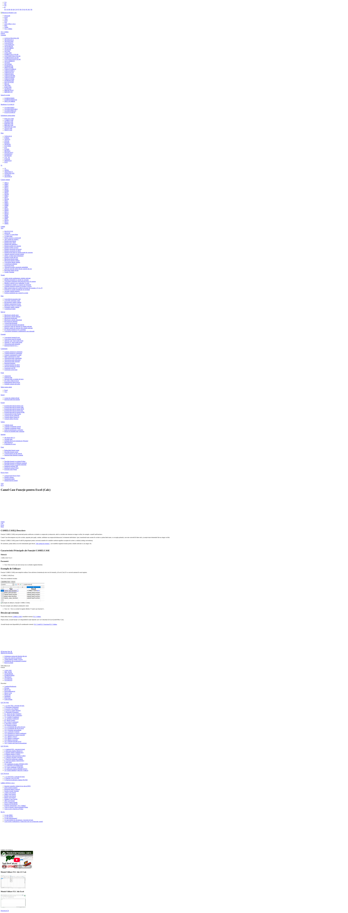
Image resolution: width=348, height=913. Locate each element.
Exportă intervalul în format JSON (14, 409)
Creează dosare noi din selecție (13, 453)
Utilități (3, 226)
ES (5, 9)
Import (3, 395)
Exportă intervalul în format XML (14, 407)
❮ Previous (4, 651)
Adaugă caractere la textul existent (14, 254)
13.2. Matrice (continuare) (11, 738)
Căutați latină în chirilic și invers (13, 659)
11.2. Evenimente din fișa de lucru (14, 728)
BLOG (3, 812)
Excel (6, 17)
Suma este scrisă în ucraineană (13, 658)
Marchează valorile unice (11, 315)
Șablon (3, 422)
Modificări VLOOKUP (7, 104)
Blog (5, 25)
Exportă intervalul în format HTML (14, 412)
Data (2, 296)
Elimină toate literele (10, 241)
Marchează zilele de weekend (12, 305)
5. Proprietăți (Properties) (11, 712)
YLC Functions (44, 624)
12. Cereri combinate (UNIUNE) (13, 767)
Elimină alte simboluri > (11, 244)
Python (3, 458)
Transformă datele (9, 479)
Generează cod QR (9, 368)
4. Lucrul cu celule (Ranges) (12, 710)
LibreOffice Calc (5, 581)
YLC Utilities (8, 29)
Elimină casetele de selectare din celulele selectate (18, 328)
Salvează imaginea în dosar (12, 366)
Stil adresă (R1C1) (9, 437)
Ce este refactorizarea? (10, 818)
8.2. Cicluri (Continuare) (11, 722)
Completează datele (9, 309)
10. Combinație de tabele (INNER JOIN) (16, 764)
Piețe (2, 133)
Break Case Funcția (10, 797)
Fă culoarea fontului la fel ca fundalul (15, 329)
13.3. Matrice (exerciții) (11, 740)
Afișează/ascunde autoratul (12, 361)
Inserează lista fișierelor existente (13, 455)
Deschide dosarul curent (11, 452)
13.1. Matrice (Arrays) (10, 736)
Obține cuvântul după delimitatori (13, 256)
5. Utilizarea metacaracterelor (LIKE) (15, 756)
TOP (2, 483)
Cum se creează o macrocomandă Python (16, 807)
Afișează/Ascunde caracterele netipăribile (16, 267)
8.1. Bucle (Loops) (9, 720)
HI (11, 9)
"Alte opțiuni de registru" (42, 543)
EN (5, 5)
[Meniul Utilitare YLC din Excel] (13, 907)
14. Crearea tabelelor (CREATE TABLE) (16, 770)
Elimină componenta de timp (12, 304)
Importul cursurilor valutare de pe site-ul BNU (17, 786)
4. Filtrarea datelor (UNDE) (12, 754)
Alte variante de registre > (11, 239)
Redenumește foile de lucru (12, 382)
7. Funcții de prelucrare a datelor (13, 759)
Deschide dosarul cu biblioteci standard (15, 463)
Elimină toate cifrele (10, 242)
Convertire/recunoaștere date (12, 299)
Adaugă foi (7, 376)
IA (1, 165)
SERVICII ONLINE (7, 653)
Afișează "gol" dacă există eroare (13, 340)
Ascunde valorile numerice (12, 291)
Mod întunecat (8, 442)
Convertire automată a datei (12, 300)
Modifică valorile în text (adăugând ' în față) (16, 283)
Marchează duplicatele (10, 318)
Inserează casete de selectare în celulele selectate (18, 326)
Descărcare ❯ (5, 910)
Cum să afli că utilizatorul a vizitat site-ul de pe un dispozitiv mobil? (23, 821)
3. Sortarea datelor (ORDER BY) (14, 752)
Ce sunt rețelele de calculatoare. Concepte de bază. (18, 820)
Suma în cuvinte (5, 95)
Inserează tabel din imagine (12, 399)
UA (5, 2)
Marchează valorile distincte (12, 316)
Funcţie (11, 791)
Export (3, 402)
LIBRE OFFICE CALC (8, 783)
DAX (6, 20)
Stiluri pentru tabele (6, 387)
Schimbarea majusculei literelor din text (15, 656)
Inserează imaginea (9, 363)
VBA (6, 19)
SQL (5, 22)
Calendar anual (8, 425)
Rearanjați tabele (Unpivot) (12, 789)
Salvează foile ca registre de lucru (13, 379)
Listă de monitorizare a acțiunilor (13, 430)
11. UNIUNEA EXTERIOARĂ (13, 765)
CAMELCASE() (17, 616)
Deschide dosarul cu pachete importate (15, 464)
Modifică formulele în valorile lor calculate (16, 280)
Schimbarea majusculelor (8, 115)
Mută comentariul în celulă (12, 356)
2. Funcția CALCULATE (11, 778)
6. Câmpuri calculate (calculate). (13, 757)
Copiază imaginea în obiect (12, 365)
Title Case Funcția (9, 801)
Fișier (2, 447)
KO (24, 9)
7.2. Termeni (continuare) (11, 718)
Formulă (3, 334)
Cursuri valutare (5, 179)
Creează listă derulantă (10, 323)
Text (2, 228)
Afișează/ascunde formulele (12, 344)
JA (7, 9)
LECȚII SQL (5, 746)
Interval (3, 312)
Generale (3, 35)
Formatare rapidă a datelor (11, 307)
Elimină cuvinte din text (11, 257)
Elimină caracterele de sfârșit (12, 251)
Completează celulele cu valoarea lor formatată (17, 284)
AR (14, 9)
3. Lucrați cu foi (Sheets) (11, 709)
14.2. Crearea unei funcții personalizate (15, 743)
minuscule (7, 233)
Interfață (3, 434)
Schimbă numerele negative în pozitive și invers (18, 286)
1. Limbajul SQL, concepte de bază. (14, 749)
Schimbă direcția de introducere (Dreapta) (16, 441)
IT (22, 9)
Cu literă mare (8, 236)
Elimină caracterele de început (12, 249)
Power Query (4, 472)
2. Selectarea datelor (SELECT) (13, 751)
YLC (5, 392)
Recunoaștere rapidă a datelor (12, 302)
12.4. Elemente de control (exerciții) (14, 735)
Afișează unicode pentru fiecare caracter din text (18, 269)
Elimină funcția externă (11, 480)
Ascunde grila (8, 439)
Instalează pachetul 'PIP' (11, 466)
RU (5, 4)
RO (29, 9)
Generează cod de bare (10, 369)
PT (18, 9)
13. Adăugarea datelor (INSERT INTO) (15, 769)
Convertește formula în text (12, 337)
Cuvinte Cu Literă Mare (11, 234)
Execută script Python (10, 469)
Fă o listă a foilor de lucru (11, 381)
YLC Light (37, 624)
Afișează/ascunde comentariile (13, 358)
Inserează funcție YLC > (11, 345)
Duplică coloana (9, 477)
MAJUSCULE (8, 231)
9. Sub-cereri (8, 762)
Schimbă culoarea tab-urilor (12, 384)
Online (6, 27)
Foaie (2, 373)
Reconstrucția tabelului (10, 321)
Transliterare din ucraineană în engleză (15, 661)
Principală (7, 15)
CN (16, 9)
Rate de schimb (8, 662)
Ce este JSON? (8, 816)
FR (20, 9)
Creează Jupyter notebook (11, 415)
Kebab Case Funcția (10, 796)
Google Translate (9, 272)
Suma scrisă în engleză (10, 787)
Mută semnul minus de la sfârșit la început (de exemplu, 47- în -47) (23, 288)
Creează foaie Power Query (12, 475)
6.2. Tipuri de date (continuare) (13, 715)
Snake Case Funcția (10, 794)
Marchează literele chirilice (12, 260)
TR (31, 9)
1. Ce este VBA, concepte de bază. (14, 705)
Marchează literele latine (11, 259)
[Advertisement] (14, 507)
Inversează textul (9, 265)
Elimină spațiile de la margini (12, 246)
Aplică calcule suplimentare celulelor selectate (17, 278)
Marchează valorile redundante (13, 320)
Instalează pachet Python (11, 468)
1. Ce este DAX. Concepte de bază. (14, 776)
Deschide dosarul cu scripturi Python (14, 461)
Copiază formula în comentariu (13, 353)
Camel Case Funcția (10, 792)
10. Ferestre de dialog (10, 725)
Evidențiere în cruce (10, 444)
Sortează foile (8, 377)
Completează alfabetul (10, 264)
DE (9, 9)
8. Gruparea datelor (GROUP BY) (14, 760)
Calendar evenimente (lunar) (12, 428)
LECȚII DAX (5, 773)
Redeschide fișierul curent (11, 450)
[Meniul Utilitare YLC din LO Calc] (13, 888)
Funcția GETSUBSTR (10, 804)
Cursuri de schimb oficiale (11, 398)
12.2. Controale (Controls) (11, 731)
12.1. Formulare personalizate (12, 730)
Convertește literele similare (12, 262)
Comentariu (4, 348)
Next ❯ (10, 651)
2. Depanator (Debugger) (11, 707)
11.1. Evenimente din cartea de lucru (14, 727)
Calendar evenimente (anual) (12, 426)
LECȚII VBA (5, 702)
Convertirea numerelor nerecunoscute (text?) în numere (20, 281)
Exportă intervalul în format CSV (13, 406)
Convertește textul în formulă (12, 339)
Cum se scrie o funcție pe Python (13, 809)
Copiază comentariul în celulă (12, 355)
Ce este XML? (8, 815)
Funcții (3, 33)
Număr (3, 275)
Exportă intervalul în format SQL (13, 410)
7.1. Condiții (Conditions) (11, 717)
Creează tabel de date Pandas (12, 414)
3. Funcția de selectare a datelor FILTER (16, 780)
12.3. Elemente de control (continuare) (15, 733)
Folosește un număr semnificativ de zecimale (17, 289)
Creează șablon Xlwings (11, 419)
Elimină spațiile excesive (11, 247)
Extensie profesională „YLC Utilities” (15, 805)
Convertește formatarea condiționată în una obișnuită (19, 331)
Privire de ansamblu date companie (14, 431)
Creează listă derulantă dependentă (14, 325)
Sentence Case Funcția (10, 799)
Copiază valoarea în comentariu (13, 352)
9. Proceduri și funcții (10, 723)
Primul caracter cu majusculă (12, 238)
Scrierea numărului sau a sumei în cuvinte (16, 293)
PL (27, 9)
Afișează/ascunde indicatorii (12, 360)
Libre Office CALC (10, 24)
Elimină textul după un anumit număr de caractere (18, 252)
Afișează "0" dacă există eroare (13, 342)
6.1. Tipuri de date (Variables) (12, 714)
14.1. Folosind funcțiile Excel (12, 741)
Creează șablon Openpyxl (11, 417)
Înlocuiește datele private (11, 270)
